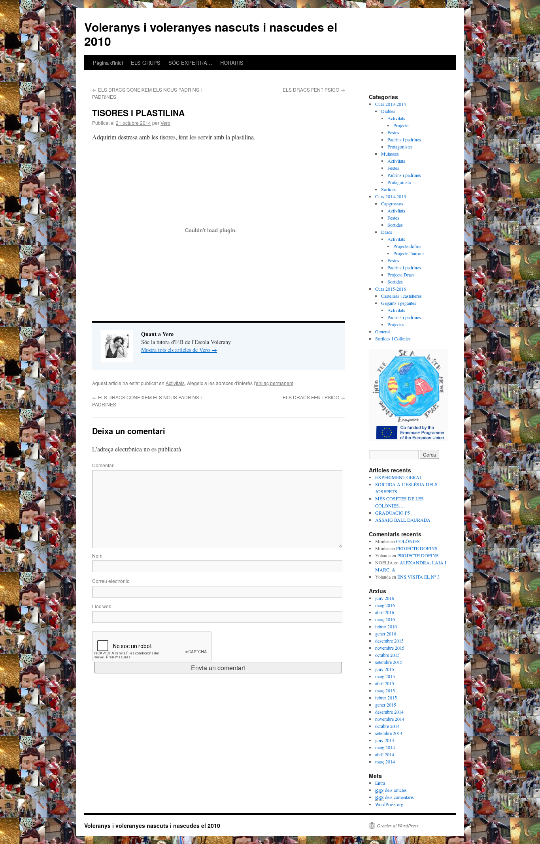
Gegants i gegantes (398, 303)
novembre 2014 (389, 719)
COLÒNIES (408, 541)
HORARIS (232, 62)
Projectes (395, 324)
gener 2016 (385, 633)
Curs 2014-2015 (390, 196)
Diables (388, 111)
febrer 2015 (386, 697)
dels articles (391, 790)
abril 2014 (384, 754)
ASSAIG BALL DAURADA (402, 520)
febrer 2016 (386, 626)
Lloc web (101, 606)
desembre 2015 (389, 640)
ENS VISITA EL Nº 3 (418, 576)
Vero (165, 122)
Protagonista (399, 182)
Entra (380, 783)
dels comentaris (394, 797)
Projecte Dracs (401, 274)
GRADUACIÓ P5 (392, 512)
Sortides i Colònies (393, 338)
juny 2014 (384, 740)
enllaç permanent (274, 383)
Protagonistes (400, 146)
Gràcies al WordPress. (398, 825)
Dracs (386, 232)
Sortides (389, 189)
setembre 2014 (388, 733)
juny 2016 (384, 598)
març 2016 (385, 619)
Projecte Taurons (409, 253)
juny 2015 (384, 669)
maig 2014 (385, 747)
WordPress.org (389, 804)
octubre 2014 (387, 726)
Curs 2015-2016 (390, 289)
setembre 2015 (388, 662)
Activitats (175, 383)
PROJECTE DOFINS (417, 548)
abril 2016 (384, 612)
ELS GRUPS (145, 62)
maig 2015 (385, 676)
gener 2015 (385, 704)
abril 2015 (384, 683)
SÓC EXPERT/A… (190, 62)
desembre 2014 (389, 712)
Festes (393, 132)
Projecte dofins (407, 246)
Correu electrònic (110, 580)
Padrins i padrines (404, 139)
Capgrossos (392, 203)
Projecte (400, 125)
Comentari (103, 465)
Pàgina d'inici (108, 62)
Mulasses (390, 153)
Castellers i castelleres (401, 296)
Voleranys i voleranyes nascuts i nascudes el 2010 (210, 33)
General (382, 331)
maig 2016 (385, 605)
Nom (97, 555)
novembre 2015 (389, 648)
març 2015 (385, 690)
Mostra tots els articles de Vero (179, 349)
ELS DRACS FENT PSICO (314, 89)
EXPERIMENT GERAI (398, 477)
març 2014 (385, 761)
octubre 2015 (387, 655)
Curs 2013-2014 (390, 104)
